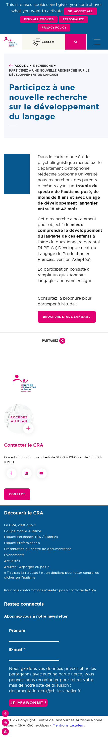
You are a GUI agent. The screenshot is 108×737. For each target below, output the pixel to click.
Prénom (17, 630)
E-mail (17, 649)
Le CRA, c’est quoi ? (20, 525)
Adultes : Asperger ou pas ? (26, 567)
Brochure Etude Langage (67, 316)
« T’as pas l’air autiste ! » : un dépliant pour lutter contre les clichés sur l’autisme (51, 575)
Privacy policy (54, 27)
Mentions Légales (67, 725)
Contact (17, 494)
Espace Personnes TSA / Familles (31, 536)
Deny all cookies (38, 19)
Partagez (50, 340)
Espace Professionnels (22, 542)
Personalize (73, 19)
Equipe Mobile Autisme (22, 531)
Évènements (14, 555)
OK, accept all (80, 11)
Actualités (12, 561)
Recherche (43, 65)
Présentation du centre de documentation (38, 548)
